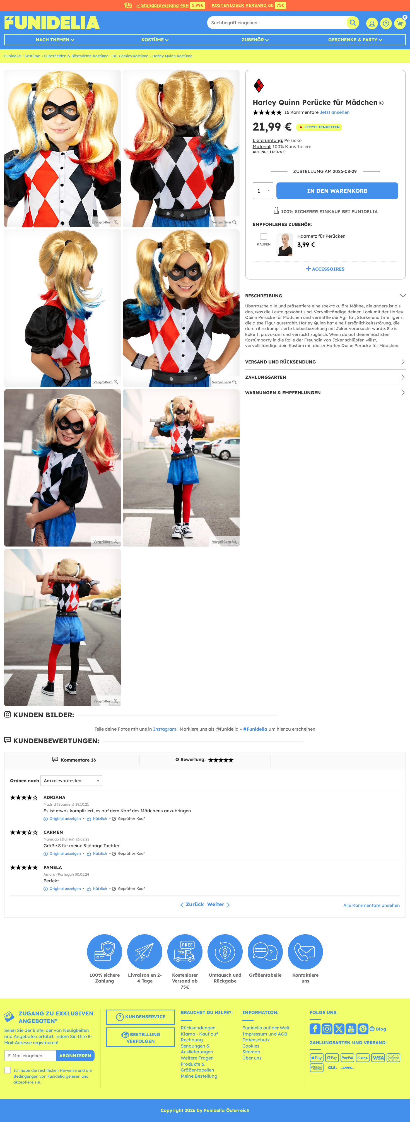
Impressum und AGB (264, 1034)
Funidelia (12, 56)
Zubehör (253, 39)
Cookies (250, 1046)
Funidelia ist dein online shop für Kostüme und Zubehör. (52, 22)
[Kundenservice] (386, 23)
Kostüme (152, 39)
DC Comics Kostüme (130, 56)
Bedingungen (25, 1076)
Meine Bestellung (199, 1076)
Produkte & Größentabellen (197, 1067)
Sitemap (251, 1051)
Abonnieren (75, 1055)
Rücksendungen (198, 1027)
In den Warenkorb (337, 190)
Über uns (252, 1058)
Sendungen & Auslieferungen (197, 1049)
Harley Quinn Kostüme (172, 56)
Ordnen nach (24, 780)
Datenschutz (256, 1039)
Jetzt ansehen (335, 112)
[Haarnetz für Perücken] (284, 244)
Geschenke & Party (352, 39)
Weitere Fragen (197, 1058)
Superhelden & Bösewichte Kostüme (76, 56)
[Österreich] (315, 1029)
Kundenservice (144, 1017)
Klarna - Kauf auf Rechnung (199, 1037)
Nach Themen (52, 39)
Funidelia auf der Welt (266, 1027)
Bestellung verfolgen (144, 1038)
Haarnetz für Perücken (321, 236)
